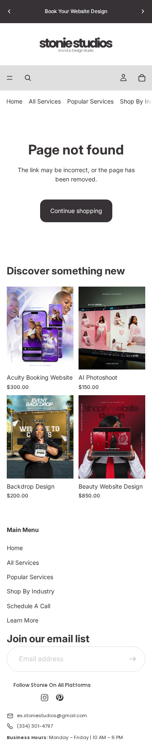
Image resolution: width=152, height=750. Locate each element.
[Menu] (9, 78)
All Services (45, 101)
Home (14, 101)
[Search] (28, 78)
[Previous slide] (9, 11)
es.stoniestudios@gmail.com (52, 716)
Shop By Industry (30, 591)
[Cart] (142, 78)
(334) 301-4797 (35, 726)
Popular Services (90, 101)
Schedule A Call (28, 605)
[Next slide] (142, 11)
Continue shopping (76, 210)
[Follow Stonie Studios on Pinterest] (59, 698)
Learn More (22, 620)
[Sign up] (132, 659)
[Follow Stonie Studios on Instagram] (44, 698)
